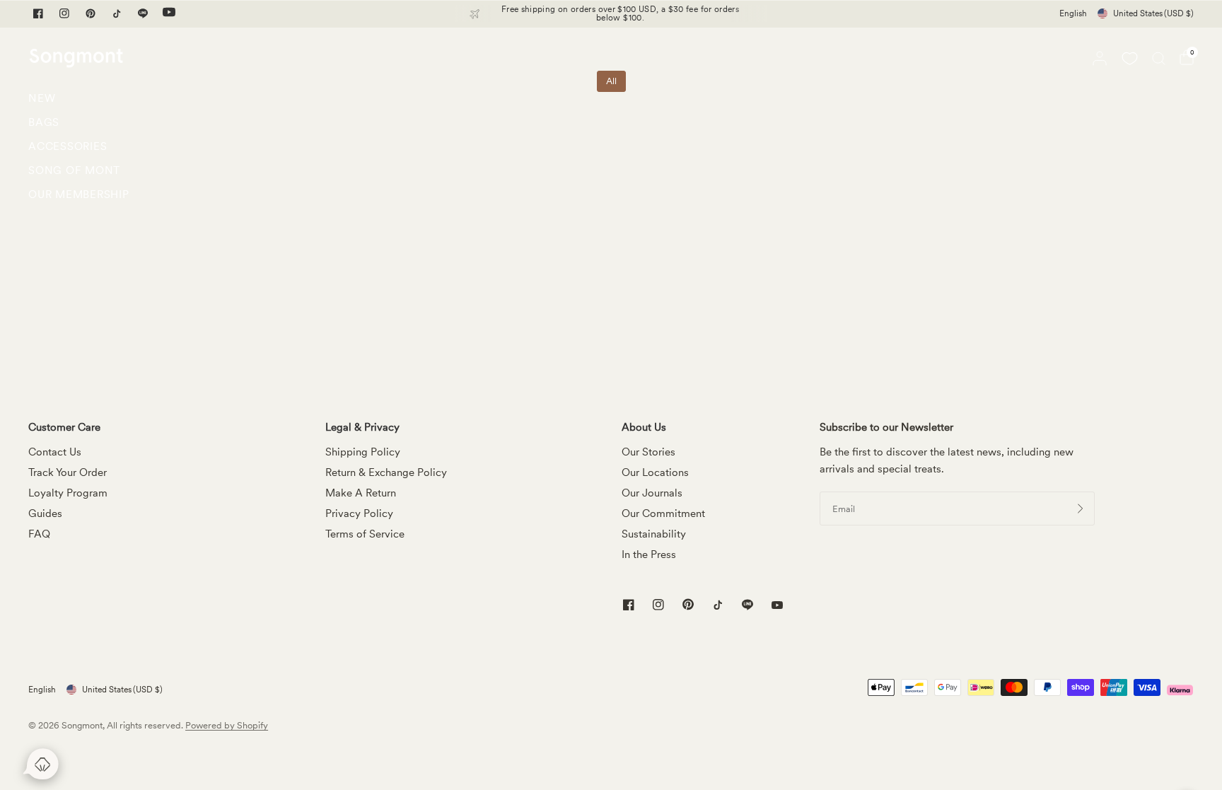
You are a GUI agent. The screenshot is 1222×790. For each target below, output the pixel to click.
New (41, 98)
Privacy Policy (359, 513)
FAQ (39, 534)
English (1073, 13)
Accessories (67, 146)
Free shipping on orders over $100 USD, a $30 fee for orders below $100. (620, 13)
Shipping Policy (362, 452)
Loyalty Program (67, 493)
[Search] (1158, 58)
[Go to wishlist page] (1129, 58)
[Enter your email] (1080, 508)
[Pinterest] (90, 13)
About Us (644, 427)
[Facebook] (38, 13)
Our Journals (652, 493)
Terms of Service (365, 534)
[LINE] (142, 13)
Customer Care (64, 427)
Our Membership (78, 194)
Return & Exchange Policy (386, 472)
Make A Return (360, 493)
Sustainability (654, 534)
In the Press (649, 554)
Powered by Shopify (226, 725)
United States (1153, 13)
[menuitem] (78, 102)
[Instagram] (64, 13)
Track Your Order (67, 472)
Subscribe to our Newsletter (886, 427)
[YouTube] (169, 13)
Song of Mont (74, 170)
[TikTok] (116, 13)
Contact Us (54, 452)
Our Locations (655, 472)
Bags (43, 122)
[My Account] (1100, 58)
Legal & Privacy (362, 427)
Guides (45, 513)
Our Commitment (663, 513)
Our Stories (648, 452)
